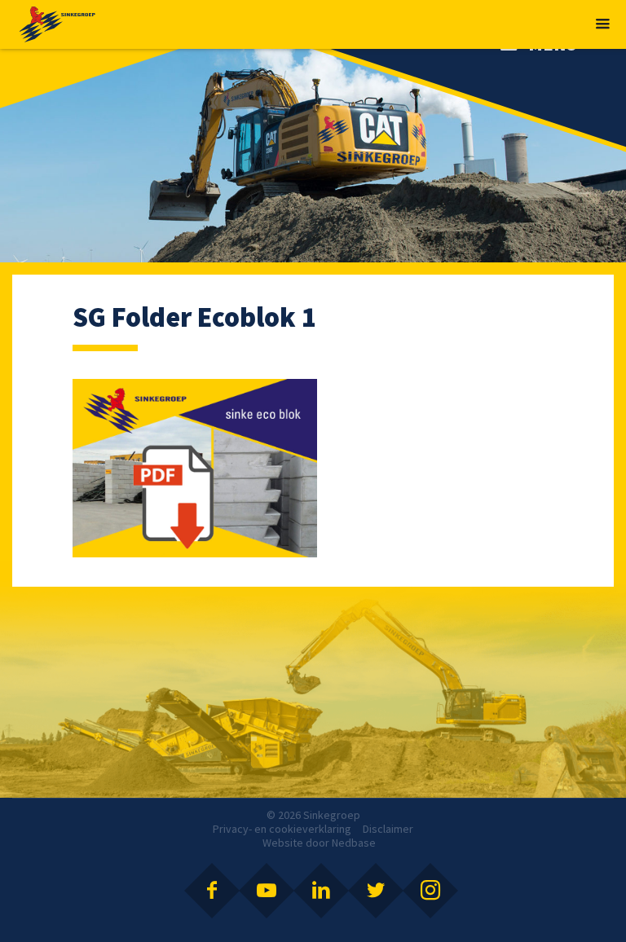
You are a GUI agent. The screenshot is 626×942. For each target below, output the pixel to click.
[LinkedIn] (321, 890)
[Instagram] (430, 890)
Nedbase (354, 842)
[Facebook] (212, 890)
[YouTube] (266, 890)
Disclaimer (388, 828)
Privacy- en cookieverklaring (282, 828)
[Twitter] (375, 890)
